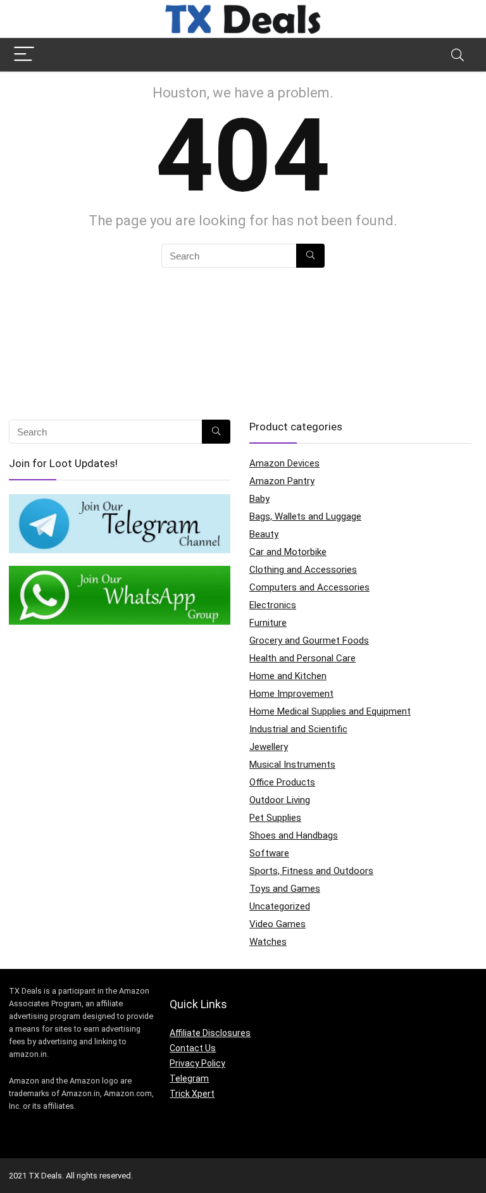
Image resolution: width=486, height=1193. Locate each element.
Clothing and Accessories (303, 569)
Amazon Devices (284, 463)
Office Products (282, 782)
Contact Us (193, 1048)
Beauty (263, 534)
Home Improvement (291, 693)
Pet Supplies (275, 817)
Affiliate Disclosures (210, 1033)
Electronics (272, 605)
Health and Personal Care (302, 658)
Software (269, 853)
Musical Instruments (292, 764)
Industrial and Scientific (298, 729)
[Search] (457, 55)
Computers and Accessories (309, 587)
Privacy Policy (197, 1063)
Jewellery (268, 747)
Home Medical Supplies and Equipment (330, 711)
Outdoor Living (279, 800)
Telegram (189, 1078)
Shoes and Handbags (293, 835)
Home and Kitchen (288, 676)
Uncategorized (279, 906)
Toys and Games (284, 888)
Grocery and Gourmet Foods (309, 640)
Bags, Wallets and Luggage (305, 516)
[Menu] (24, 55)
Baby (259, 498)
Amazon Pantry (282, 481)
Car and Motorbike (288, 552)
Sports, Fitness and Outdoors (311, 871)
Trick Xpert (192, 1094)
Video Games (277, 924)
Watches (268, 941)
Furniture (268, 622)
